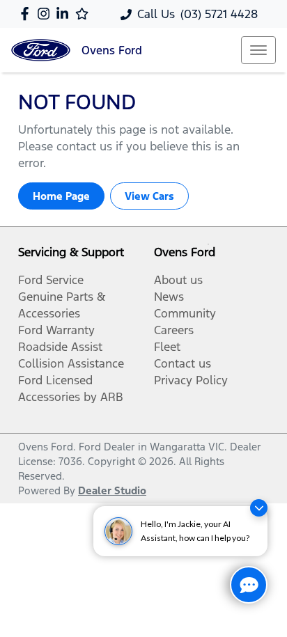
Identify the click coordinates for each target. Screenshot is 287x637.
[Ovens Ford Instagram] (46, 13)
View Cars (149, 196)
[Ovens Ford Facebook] (27, 13)
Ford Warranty (56, 330)
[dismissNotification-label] (258, 508)
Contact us (182, 363)
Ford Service (51, 280)
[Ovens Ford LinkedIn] (65, 13)
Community (185, 313)
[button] (258, 50)
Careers (174, 330)
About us (178, 280)
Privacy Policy (191, 380)
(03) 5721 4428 (219, 14)
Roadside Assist (60, 346)
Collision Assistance (71, 363)
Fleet (167, 346)
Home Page (61, 196)
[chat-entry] (248, 585)
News (169, 296)
